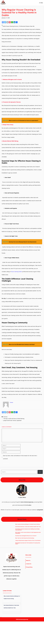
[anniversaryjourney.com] (3, 2)
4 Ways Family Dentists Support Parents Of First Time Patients (28, 540)
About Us (28, 560)
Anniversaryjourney (23, 619)
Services (5, 416)
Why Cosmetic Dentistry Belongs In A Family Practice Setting (27, 524)
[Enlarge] (26, 485)
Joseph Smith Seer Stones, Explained (12, 420)
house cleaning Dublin (16, 271)
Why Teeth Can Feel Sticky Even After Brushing (24, 538)
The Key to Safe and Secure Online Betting (13, 418)
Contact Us (28, 563)
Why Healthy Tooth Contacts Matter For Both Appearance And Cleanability (28, 533)
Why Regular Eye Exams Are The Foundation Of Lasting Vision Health (27, 543)
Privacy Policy (29, 567)
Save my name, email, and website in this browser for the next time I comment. (20, 457)
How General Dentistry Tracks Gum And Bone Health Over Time (28, 526)
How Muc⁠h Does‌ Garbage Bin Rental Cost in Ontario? (25, 535)
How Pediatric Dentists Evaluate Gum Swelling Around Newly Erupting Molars (27, 529)
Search (40, 471)
